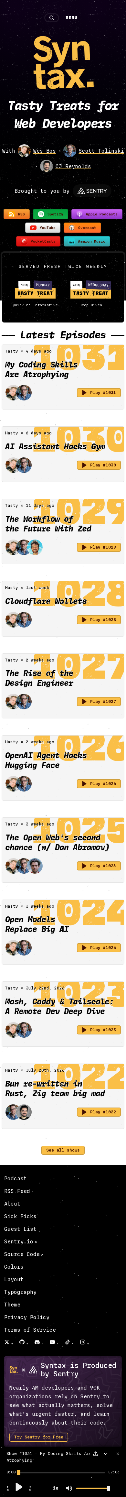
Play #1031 (103, 392)
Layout (14, 1279)
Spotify (55, 214)
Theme (12, 1305)
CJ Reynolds (73, 166)
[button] (8, 1490)
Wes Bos (44, 151)
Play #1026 (103, 783)
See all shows (63, 1150)
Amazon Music (91, 241)
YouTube (48, 228)
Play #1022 (103, 1112)
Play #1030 (103, 465)
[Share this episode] (95, 1454)
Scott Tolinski (101, 151)
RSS (21, 214)
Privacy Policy (26, 1317)
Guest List (20, 1229)
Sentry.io (18, 1242)
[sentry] (92, 190)
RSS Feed (17, 1191)
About (12, 1204)
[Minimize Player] (105, 1454)
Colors (14, 1267)
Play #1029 (103, 547)
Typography (20, 1292)
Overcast (87, 228)
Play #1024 (103, 947)
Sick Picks (20, 1216)
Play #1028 (103, 619)
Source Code (22, 1254)
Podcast (15, 1178)
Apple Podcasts (102, 214)
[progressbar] (11, 1472)
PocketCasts (43, 241)
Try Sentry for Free (38, 1437)
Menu (71, 17)
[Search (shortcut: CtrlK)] (51, 17)
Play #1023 (103, 1030)
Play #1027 (103, 701)
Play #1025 (103, 866)
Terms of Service (30, 1330)
